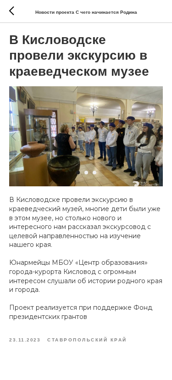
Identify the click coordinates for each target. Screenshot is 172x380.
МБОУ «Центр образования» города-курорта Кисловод (78, 267)
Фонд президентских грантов (80, 312)
